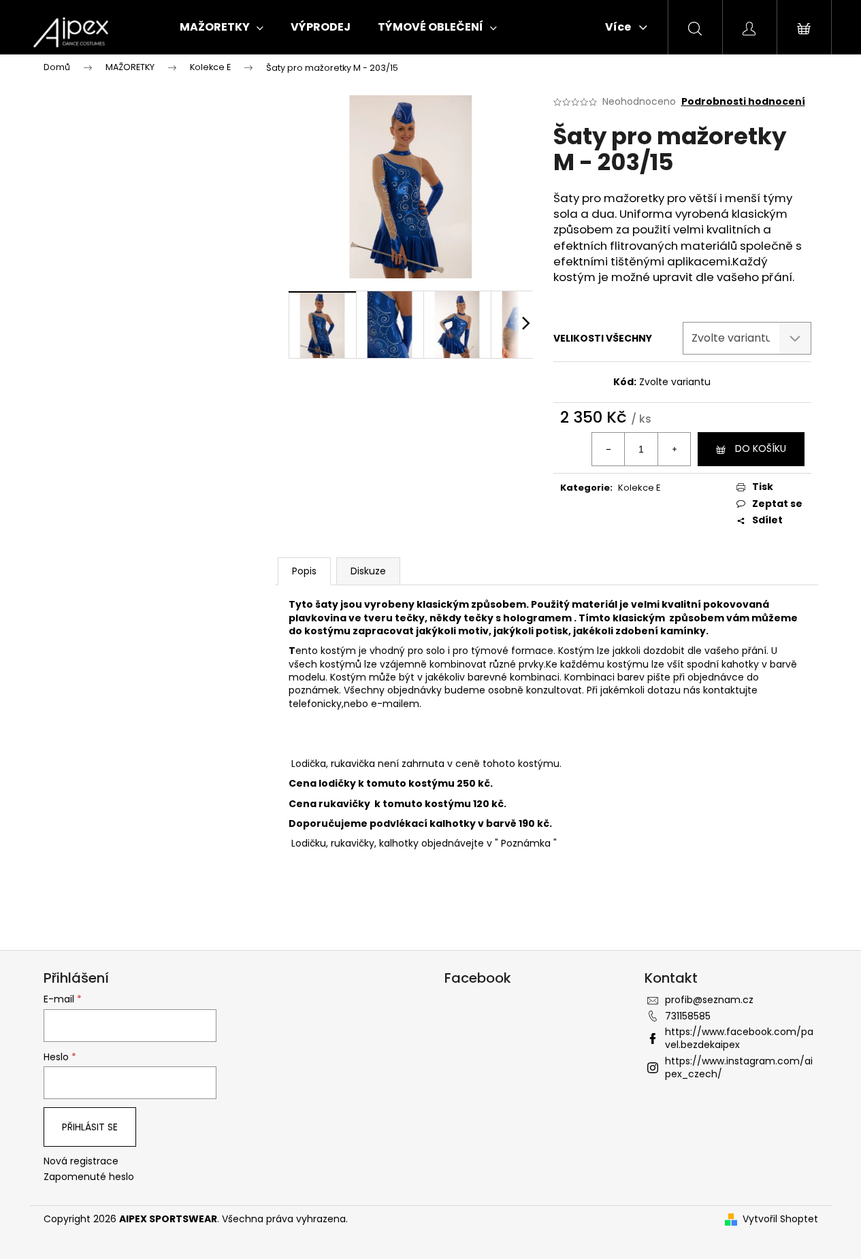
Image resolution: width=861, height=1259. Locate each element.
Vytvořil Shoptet (780, 1219)
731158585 (688, 1016)
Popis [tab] (304, 571)
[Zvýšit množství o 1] (673, 449)
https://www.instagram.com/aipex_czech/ (739, 1067)
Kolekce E (639, 487)
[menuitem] (221, 27)
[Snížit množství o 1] (608, 449)
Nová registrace (81, 1161)
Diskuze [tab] (368, 571)
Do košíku (760, 448)
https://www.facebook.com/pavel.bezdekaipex (739, 1038)
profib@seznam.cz (709, 1000)
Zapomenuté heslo (89, 1177)
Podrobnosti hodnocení (743, 101)
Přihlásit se (90, 1127)
